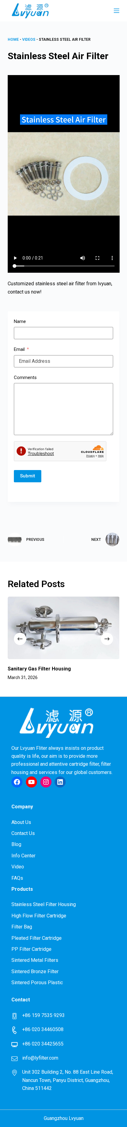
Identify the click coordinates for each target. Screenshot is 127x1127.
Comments (25, 377)
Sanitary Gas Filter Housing (39, 669)
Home (13, 39)
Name (20, 321)
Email (19, 349)
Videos (28, 39)
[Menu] (116, 10)
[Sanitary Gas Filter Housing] (64, 628)
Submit (27, 476)
